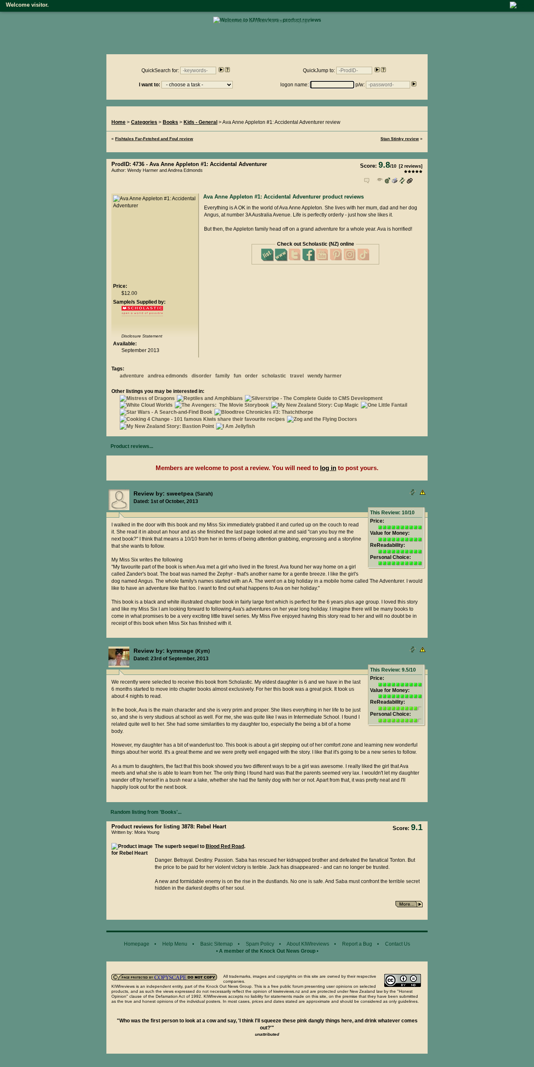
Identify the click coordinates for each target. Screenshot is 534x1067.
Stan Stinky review (399, 138)
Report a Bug (357, 944)
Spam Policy (260, 944)
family (222, 376)
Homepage (136, 944)
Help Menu (174, 944)
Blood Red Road (225, 846)
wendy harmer (324, 376)
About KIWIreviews (308, 944)
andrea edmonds (168, 376)
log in (328, 467)
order (251, 376)
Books (170, 122)
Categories (144, 122)
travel (297, 376)
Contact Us (397, 944)
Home (118, 122)
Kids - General (200, 122)
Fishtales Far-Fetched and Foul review (154, 138)
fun (237, 376)
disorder (201, 376)
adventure (132, 376)
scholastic (274, 376)
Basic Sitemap (216, 944)
